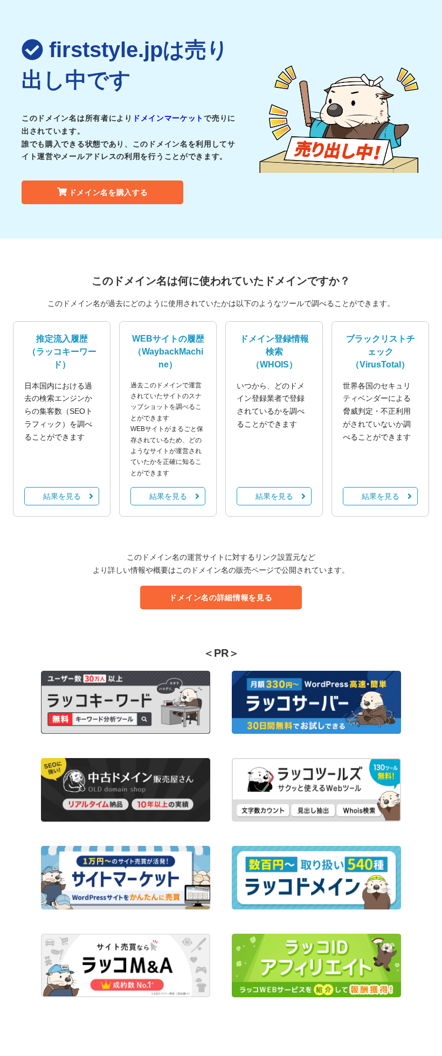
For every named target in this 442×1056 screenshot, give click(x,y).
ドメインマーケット (168, 118)
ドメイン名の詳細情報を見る (220, 597)
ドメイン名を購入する (108, 192)
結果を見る (62, 496)
